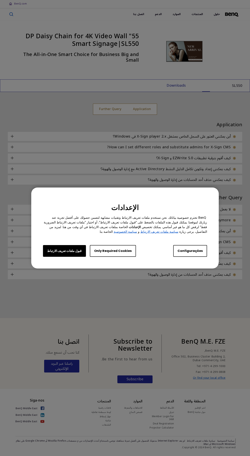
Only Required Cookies (113, 251)
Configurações (190, 251)
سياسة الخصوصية (125, 232)
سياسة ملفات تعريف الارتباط (159, 232)
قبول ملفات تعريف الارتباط (64, 251)
